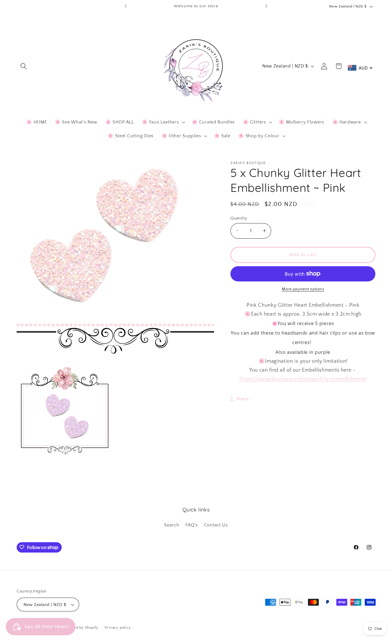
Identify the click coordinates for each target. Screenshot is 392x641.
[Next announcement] (266, 6)
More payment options (303, 289)
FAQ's (191, 525)
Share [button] (242, 398)
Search (171, 525)
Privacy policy (118, 627)
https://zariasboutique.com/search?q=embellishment (303, 379)
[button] (24, 66)
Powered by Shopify (80, 627)
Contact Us (216, 525)
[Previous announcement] (125, 6)
